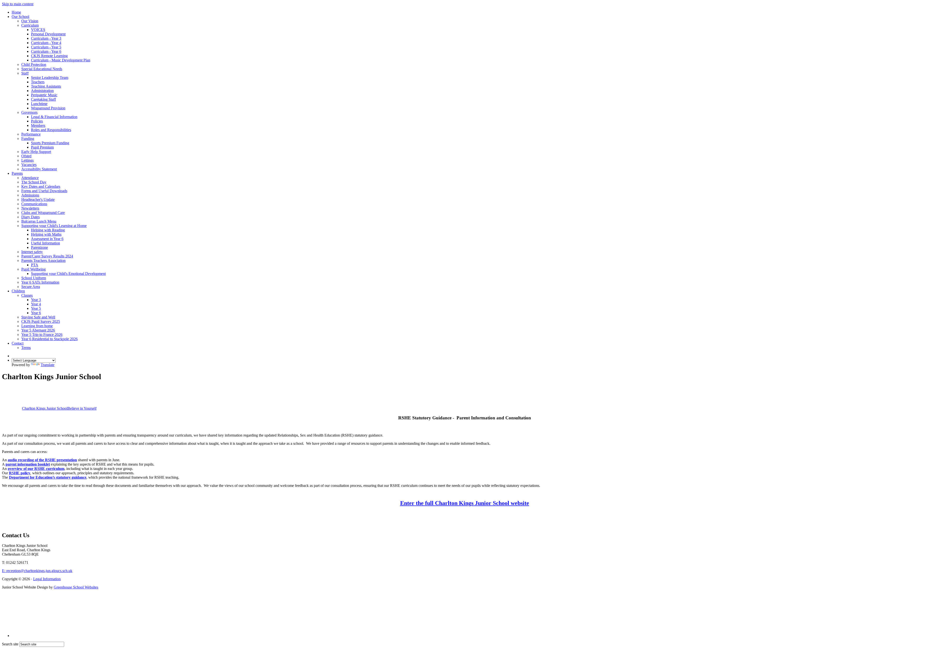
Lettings (27, 160)
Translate (47, 365)
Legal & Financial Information (54, 117)
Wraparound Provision (48, 108)
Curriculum (30, 25)
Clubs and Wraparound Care (43, 213)
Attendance (30, 178)
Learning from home (37, 326)
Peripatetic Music (44, 95)
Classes (27, 295)
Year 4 (36, 304)
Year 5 (36, 308)
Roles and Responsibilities (51, 130)
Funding (27, 138)
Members (38, 125)
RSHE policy (19, 473)
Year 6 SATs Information (40, 282)
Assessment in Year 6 (47, 239)
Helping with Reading (48, 230)
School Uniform (33, 278)
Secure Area (30, 287)
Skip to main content (17, 4)
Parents (17, 173)
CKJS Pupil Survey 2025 (40, 321)
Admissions (30, 195)
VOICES (38, 30)
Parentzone (39, 247)
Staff (25, 73)
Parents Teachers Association (43, 260)
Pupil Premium (42, 147)
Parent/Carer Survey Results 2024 (47, 256)
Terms (26, 348)
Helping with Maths (46, 234)
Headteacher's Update (38, 199)
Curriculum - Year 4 (46, 43)
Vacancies (29, 165)
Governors (29, 112)
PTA (34, 265)
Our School (20, 17)
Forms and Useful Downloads (44, 191)
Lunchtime (39, 104)
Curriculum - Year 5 (46, 47)
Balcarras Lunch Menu (38, 221)
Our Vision (29, 21)
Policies (37, 121)
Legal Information (47, 579)
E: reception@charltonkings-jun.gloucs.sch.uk (37, 571)
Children (18, 291)
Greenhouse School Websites (76, 587)
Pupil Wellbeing (33, 269)
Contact (17, 343)
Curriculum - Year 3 (46, 38)
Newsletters (30, 208)
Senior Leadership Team (49, 78)
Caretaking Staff (43, 99)
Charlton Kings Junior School (59, 408)
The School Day (33, 182)
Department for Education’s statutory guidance (47, 477)
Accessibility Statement (39, 169)
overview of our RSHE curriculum (36, 469)
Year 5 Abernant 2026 (38, 330)
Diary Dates (30, 217)
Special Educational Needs (41, 69)
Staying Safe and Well (38, 317)
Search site (10, 644)
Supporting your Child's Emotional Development (68, 274)
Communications (34, 204)
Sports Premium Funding (50, 143)
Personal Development (48, 34)
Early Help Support (36, 152)
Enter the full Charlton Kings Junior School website (464, 503)
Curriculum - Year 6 (46, 51)
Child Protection (33, 64)
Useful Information (45, 243)
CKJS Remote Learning (49, 56)
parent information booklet (28, 464)
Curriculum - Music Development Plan (60, 60)
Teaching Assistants (46, 86)
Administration (42, 91)
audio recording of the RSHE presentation (42, 460)
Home (16, 12)
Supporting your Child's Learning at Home (54, 226)
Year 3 (36, 300)
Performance (31, 134)
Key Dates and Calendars (40, 186)
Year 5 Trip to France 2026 (41, 334)
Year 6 (36, 313)
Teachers (38, 82)
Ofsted (26, 156)
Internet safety (32, 252)
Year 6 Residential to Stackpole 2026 (49, 339)
